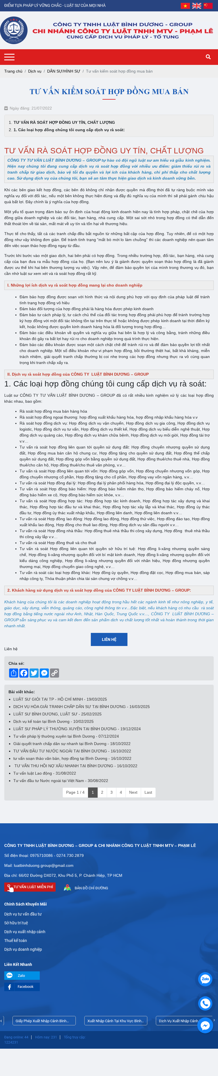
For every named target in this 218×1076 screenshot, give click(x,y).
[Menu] (10, 57)
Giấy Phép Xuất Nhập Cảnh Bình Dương (32, 1022)
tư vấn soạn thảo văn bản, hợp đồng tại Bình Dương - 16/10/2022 (72, 758)
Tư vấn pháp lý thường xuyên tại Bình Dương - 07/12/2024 (66, 736)
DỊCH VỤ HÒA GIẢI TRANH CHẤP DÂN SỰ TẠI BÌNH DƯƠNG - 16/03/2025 (81, 706)
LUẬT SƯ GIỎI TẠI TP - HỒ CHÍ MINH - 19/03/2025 (60, 699)
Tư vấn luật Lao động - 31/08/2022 (44, 773)
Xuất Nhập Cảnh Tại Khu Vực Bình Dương (106, 1022)
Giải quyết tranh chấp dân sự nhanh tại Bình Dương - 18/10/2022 (72, 743)
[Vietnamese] (185, 5)
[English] (196, 5)
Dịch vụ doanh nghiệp (23, 949)
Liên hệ (109, 639)
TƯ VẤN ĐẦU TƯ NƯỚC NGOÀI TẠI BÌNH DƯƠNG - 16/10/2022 (72, 751)
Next (133, 792)
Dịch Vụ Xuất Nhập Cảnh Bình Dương (174, 1022)
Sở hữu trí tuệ (16, 923)
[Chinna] (208, 5)
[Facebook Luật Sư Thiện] (109, 987)
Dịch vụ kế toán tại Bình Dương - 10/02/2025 (53, 721)
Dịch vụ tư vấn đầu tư (23, 914)
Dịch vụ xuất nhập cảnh (24, 931)
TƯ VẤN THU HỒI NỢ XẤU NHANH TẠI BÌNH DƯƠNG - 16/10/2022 (75, 766)
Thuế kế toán (15, 940)
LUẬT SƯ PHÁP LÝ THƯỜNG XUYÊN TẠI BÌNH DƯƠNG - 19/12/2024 (77, 729)
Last (148, 792)
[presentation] (1, 1020)
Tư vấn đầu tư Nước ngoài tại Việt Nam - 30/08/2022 (60, 780)
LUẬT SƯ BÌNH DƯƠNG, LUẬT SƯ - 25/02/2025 (57, 714)
